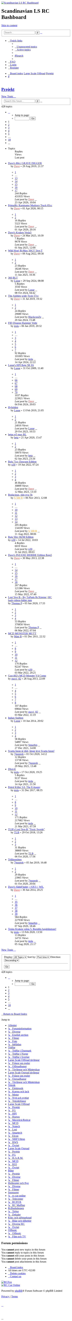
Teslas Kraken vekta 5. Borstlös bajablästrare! (32, 929)
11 (16, 512)
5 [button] (8, 133)
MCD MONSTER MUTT (22, 633)
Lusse (17, 280)
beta (16, 437)
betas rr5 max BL (17, 434)
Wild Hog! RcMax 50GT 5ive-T (25, 250)
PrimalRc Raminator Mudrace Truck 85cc (30, 205)
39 (16, 914)
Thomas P (16, 603)
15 (16, 184)
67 (16, 383)
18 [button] (9, 139)
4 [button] (8, 130)
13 (16, 178)
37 (16, 908)
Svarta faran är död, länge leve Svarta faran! (31, 751)
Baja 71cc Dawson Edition (22, 461)
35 (16, 901)
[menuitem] (26, 46)
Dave (17, 166)
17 (16, 190)
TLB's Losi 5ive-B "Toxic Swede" (26, 829)
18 (16, 582)
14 (16, 181)
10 (16, 509)
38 (16, 911)
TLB (16, 832)
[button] (9, 112)
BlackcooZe (34, 317)
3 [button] (8, 127)
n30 (13, 464)
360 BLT (13, 277)
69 (16, 389)
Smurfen (32, 745)
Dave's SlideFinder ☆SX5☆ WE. (26, 886)
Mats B (18, 636)
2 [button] (8, 124)
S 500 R (18, 497)
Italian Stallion (15, 717)
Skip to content (9, 25)
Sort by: (32, 957)
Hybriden (13, 407)
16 (16, 187)
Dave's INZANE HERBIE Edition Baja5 (30, 555)
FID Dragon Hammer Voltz (22, 323)
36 (16, 904)
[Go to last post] (36, 199)
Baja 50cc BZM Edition (20, 537)
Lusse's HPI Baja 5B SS (21, 365)
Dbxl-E (12, 769)
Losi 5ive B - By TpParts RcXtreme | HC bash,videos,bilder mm (30, 599)
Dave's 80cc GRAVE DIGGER (25, 163)
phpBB (18, 1290)
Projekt (7, 89)
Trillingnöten (15, 859)
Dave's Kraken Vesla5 (19, 232)
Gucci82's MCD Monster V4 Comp (27, 675)
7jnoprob (19, 754)
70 (16, 392)
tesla (16, 326)
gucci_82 (16, 678)
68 (16, 386)
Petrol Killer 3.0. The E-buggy (24, 787)
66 (16, 380)
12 (16, 515)
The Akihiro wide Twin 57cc (23, 295)
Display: (9, 957)
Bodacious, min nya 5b (20, 494)
